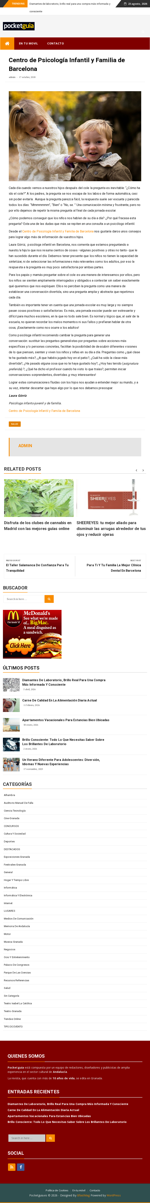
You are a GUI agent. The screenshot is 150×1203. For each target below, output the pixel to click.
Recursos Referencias (16, 980)
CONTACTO (55, 43)
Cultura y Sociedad (15, 833)
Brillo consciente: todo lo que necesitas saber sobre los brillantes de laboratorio (63, 742)
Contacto (95, 1190)
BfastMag (83, 1195)
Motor (7, 934)
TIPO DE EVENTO (13, 1026)
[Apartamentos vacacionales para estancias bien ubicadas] (11, 725)
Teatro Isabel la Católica (18, 1003)
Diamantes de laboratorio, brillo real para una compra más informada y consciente (63, 682)
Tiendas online (12, 1019)
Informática (10, 887)
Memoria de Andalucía (17, 926)
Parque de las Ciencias (17, 972)
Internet (8, 903)
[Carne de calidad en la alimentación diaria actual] (11, 705)
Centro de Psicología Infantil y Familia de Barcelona (58, 231)
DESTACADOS (12, 849)
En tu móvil (78, 1190)
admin (12, 77)
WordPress (114, 1195)
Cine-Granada (11, 818)
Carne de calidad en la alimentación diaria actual (59, 700)
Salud (14, 424)
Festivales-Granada (15, 864)
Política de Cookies (57, 1190)
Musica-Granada (13, 941)
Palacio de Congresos (16, 964)
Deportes (9, 841)
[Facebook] (20, 1167)
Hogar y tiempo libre (16, 880)
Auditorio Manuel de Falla (18, 802)
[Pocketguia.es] (7, 43)
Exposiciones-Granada (17, 856)
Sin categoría (11, 995)
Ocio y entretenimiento (17, 957)
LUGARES (9, 910)
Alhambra (9, 795)
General (8, 872)
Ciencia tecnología (15, 810)
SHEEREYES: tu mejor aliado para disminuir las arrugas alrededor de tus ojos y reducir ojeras (111, 528)
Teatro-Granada (12, 1011)
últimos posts (21, 668)
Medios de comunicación (18, 918)
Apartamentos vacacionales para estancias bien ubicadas (65, 720)
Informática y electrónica (18, 895)
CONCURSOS (11, 826)
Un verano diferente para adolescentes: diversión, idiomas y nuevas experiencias (61, 762)
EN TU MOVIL (28, 43)
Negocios (9, 949)
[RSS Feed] (11, 1167)
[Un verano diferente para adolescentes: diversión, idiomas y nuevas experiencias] (11, 764)
